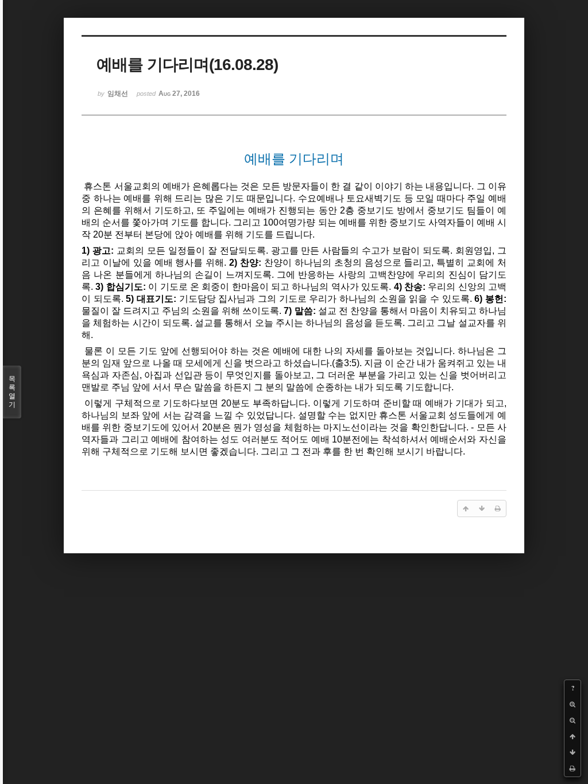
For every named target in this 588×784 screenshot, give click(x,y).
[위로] (572, 736)
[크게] (572, 704)
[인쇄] (572, 768)
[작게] (572, 720)
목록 (12, 392)
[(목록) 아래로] (572, 752)
